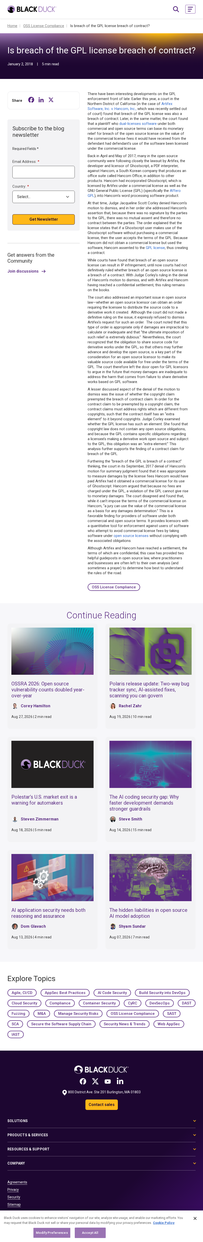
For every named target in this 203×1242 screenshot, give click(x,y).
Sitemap (14, 1205)
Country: (20, 186)
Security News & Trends (124, 1024)
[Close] (195, 1218)
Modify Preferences (52, 1233)
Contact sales (102, 1104)
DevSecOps (160, 1003)
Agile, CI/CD (22, 993)
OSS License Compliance (114, 587)
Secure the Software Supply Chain (61, 1024)
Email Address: (25, 161)
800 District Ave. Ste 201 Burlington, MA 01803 (104, 1092)
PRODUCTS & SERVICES (27, 1135)
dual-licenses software (138, 123)
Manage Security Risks (78, 1013)
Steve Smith (130, 819)
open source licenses (131, 535)
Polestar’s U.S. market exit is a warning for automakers (44, 800)
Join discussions (23, 271)
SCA (15, 1024)
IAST (16, 1034)
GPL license (155, 248)
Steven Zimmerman (40, 819)
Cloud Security (24, 1003)
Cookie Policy (164, 1223)
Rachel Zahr (130, 706)
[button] (190, 9)
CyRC (132, 1003)
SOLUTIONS (17, 1121)
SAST (171, 1013)
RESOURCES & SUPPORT (28, 1149)
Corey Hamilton (35, 706)
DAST (186, 1003)
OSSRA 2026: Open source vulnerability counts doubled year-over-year (47, 690)
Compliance (60, 1003)
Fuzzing (18, 1013)
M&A (42, 1013)
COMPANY (16, 1163)
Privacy (13, 1190)
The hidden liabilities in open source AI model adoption (148, 913)
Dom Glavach (33, 926)
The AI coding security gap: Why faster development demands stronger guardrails (144, 803)
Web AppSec (169, 1024)
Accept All (90, 1233)
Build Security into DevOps (162, 993)
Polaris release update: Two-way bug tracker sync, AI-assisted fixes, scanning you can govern (149, 690)
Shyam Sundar (132, 926)
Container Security (99, 1003)
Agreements (17, 1182)
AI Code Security (112, 993)
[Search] (176, 9)
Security (13, 1197)
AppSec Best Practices (65, 993)
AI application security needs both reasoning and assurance (48, 913)
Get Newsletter (43, 219)
